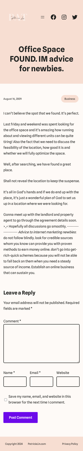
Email (35, 373)
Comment (12, 321)
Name (9, 373)
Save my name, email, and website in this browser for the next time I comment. (40, 399)
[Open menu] (42, 17)
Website (62, 373)
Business (69, 98)
